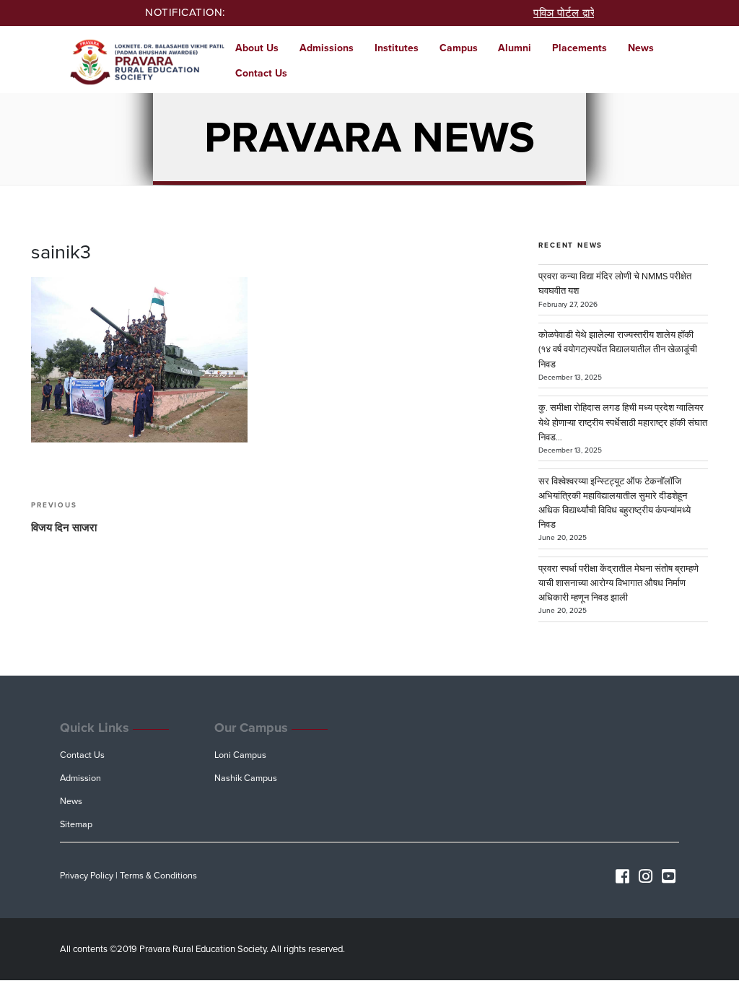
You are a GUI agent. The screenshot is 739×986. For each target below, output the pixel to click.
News (641, 48)
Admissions (326, 48)
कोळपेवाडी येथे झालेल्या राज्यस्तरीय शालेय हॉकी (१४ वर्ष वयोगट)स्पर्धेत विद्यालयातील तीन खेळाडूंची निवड (617, 349)
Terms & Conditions (158, 875)
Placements (579, 48)
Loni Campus (240, 755)
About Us (257, 48)
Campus (459, 48)
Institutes (397, 48)
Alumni (514, 48)
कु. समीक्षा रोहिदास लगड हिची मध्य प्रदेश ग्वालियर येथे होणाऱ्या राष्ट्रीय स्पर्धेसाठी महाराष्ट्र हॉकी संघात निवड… (622, 422)
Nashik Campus (245, 778)
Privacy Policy (86, 875)
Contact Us (261, 73)
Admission (80, 778)
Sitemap (76, 824)
